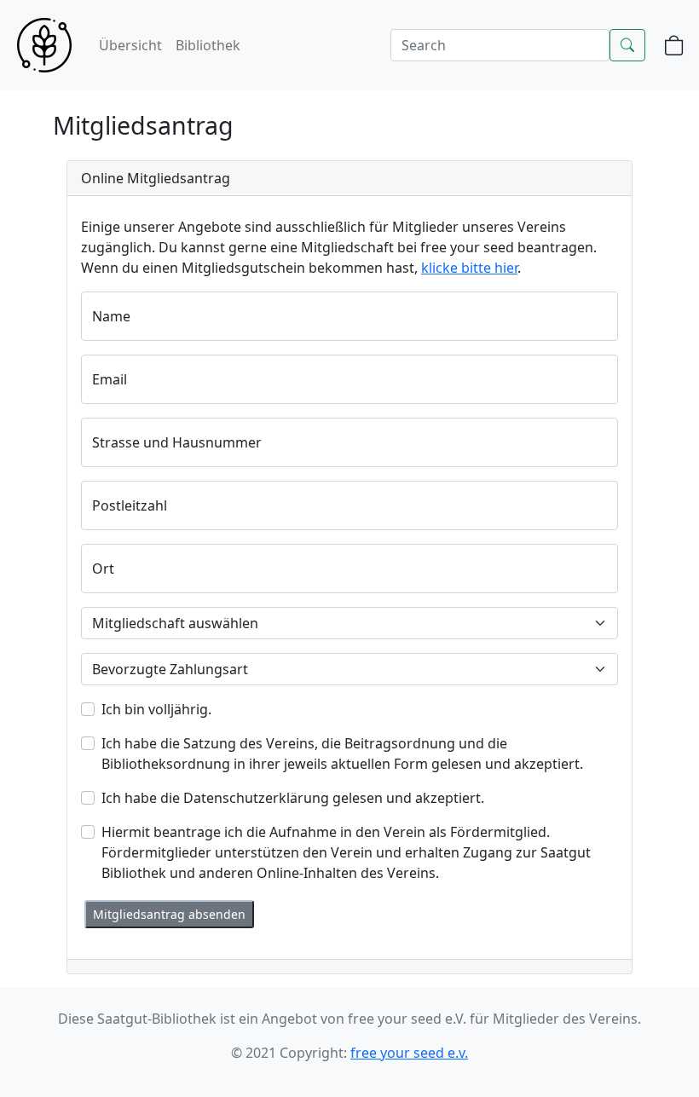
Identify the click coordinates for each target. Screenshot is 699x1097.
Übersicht (130, 45)
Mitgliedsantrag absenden (169, 914)
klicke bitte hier (469, 267)
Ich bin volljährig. (156, 709)
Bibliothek (208, 45)
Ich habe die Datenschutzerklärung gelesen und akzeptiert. (292, 797)
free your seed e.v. (409, 1052)
